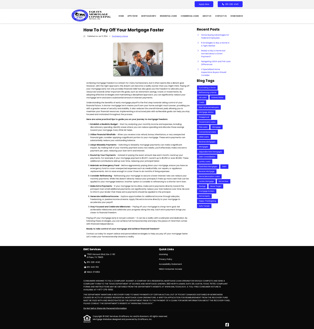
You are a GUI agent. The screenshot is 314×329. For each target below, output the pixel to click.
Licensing (163, 254)
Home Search (236, 16)
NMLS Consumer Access (170, 269)
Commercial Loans (190, 16)
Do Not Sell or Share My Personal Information (105, 308)
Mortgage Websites (102, 319)
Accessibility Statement (170, 264)
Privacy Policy (165, 259)
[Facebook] (227, 325)
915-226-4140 (231, 4)
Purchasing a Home (120, 36)
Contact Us (221, 16)
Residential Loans (168, 16)
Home (121, 16)
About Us (207, 16)
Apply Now (204, 4)
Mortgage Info (148, 16)
